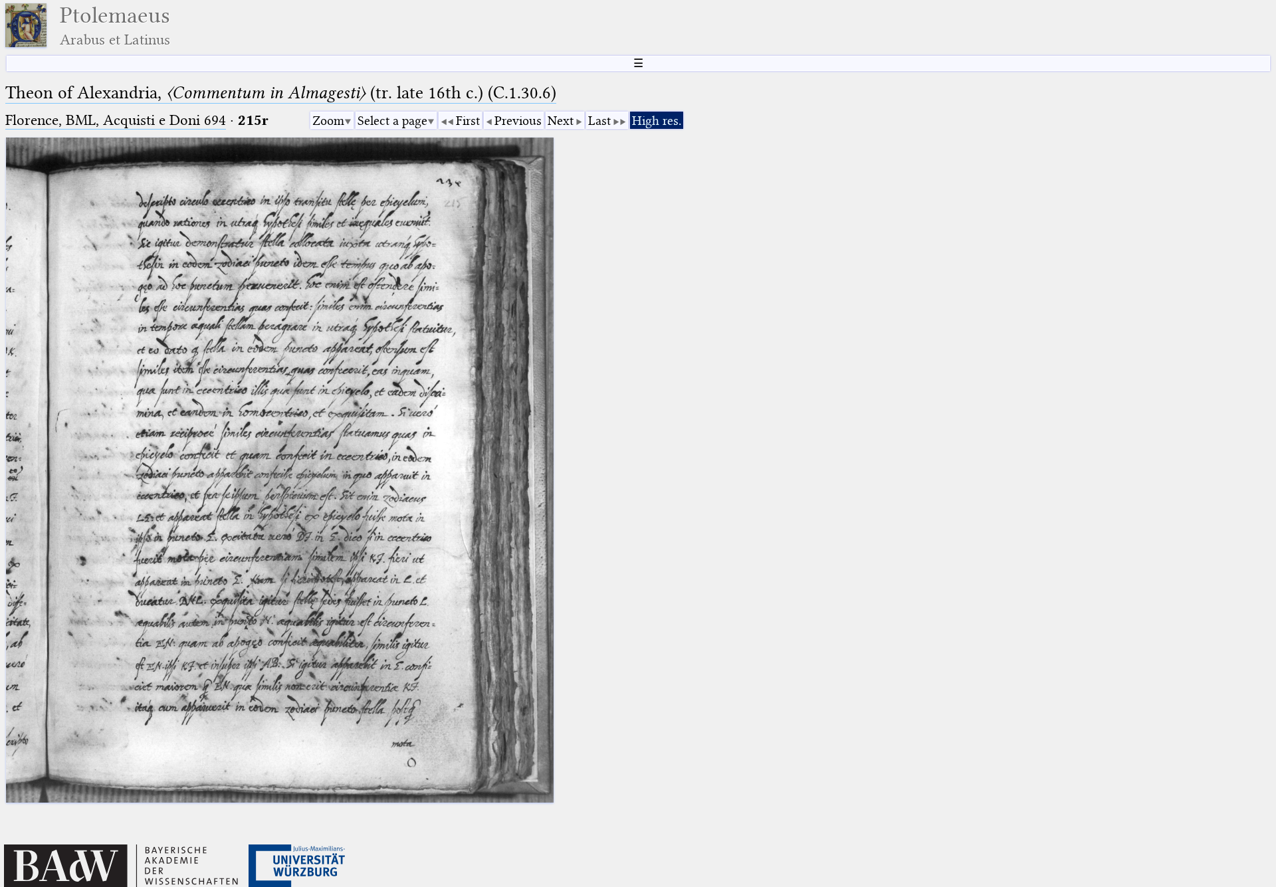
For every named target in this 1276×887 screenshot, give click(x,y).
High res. (656, 120)
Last (599, 120)
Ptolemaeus (115, 26)
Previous (518, 120)
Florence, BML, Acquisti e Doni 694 (115, 120)
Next (561, 120)
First (468, 120)
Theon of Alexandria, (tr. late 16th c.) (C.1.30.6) (280, 92)
